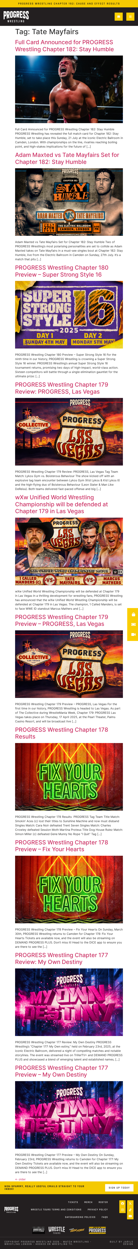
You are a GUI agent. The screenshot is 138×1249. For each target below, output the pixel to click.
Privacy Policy (98, 1209)
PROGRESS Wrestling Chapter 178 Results (61, 733)
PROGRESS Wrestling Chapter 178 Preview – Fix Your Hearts (61, 846)
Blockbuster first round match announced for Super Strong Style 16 (69, 3)
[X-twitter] (130, 1203)
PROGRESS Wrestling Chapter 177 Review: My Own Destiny (61, 958)
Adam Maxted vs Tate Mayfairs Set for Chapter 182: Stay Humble (67, 158)
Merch (88, 1202)
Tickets (73, 1202)
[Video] (133, 634)
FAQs (105, 1217)
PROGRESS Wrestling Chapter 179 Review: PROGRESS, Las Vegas (61, 388)
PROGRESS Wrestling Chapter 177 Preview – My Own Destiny (61, 1071)
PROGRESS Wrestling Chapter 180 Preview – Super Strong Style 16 (62, 271)
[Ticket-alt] (133, 624)
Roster (103, 1202)
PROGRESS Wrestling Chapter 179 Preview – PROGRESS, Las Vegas (61, 620)
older (20, 1179)
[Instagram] (122, 1210)
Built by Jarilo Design (121, 1243)
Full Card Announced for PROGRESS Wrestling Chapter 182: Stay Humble (65, 45)
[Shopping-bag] (133, 614)
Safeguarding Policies (80, 1217)
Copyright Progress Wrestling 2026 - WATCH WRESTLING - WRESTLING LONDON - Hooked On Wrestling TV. (47, 1243)
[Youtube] (130, 1216)
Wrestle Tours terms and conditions (56, 1209)
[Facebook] (122, 1203)
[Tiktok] (130, 1210)
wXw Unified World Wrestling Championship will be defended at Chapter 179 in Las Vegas (61, 504)
